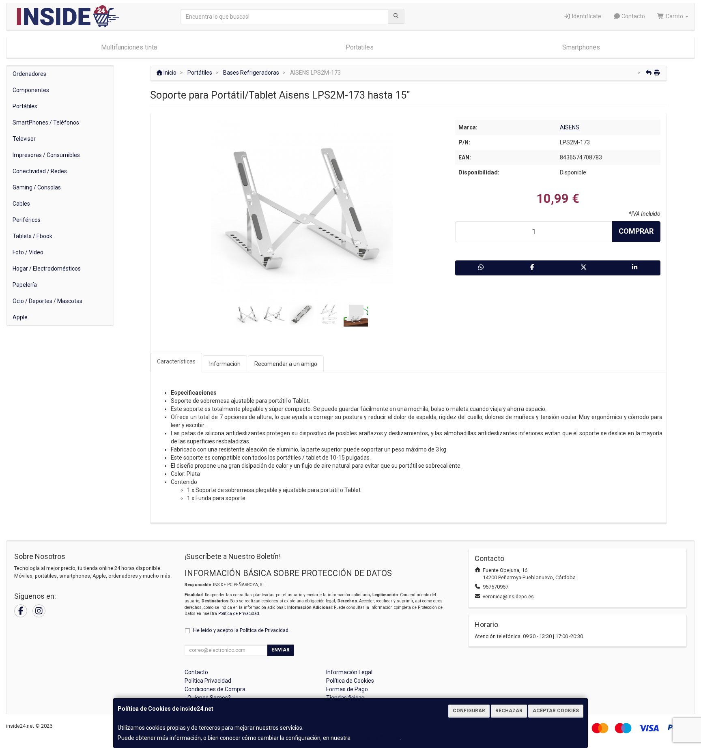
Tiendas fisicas (345, 697)
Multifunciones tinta (129, 47)
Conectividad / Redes (40, 171)
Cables (21, 203)
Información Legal (349, 672)
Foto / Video (28, 252)
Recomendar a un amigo (285, 364)
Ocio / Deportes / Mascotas (47, 301)
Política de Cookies (376, 738)
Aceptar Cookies (556, 711)
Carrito (674, 16)
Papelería (25, 285)
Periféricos (27, 220)
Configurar (469, 711)
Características (176, 361)
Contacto (632, 16)
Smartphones (581, 47)
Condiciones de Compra (215, 689)
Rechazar (509, 711)
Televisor (24, 138)
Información (225, 364)
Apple (20, 317)
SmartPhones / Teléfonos (46, 122)
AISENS (569, 127)
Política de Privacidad (238, 613)
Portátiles (25, 106)
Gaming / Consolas (37, 187)
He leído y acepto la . (241, 630)
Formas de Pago (347, 689)
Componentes (31, 90)
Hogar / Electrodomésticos (47, 268)
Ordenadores (29, 74)
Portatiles (360, 47)
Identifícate (586, 16)
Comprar (636, 231)
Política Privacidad (208, 680)
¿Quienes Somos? (208, 697)
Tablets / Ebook (32, 236)
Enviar (280, 650)
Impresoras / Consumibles (46, 155)
